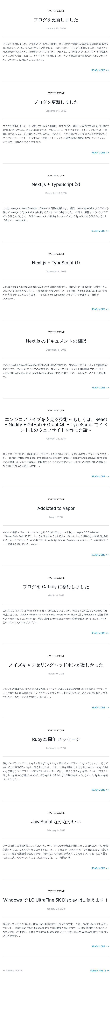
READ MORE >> (100, 70)
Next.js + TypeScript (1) (56, 262)
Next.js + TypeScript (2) (56, 184)
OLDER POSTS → (99, 970)
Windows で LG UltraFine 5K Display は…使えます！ (56, 900)
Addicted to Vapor (56, 508)
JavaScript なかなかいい (56, 821)
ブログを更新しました (56, 19)
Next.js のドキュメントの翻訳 (56, 341)
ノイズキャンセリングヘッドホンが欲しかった (56, 664)
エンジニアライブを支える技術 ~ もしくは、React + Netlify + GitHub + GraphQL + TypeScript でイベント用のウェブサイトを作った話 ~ (56, 424)
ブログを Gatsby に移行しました (56, 586)
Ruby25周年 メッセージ (56, 739)
